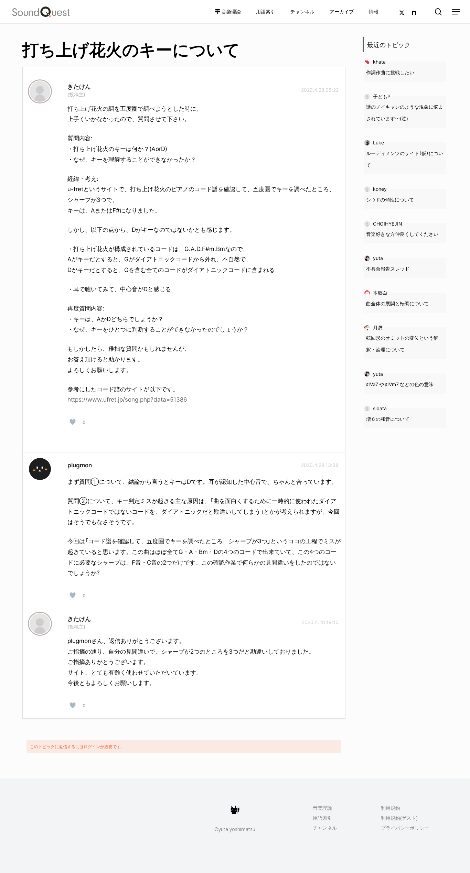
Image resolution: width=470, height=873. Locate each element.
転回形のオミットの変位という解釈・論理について (402, 343)
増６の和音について (387, 418)
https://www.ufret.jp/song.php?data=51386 (127, 399)
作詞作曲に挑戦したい (390, 72)
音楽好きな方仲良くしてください (402, 233)
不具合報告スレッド (387, 268)
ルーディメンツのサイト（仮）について (404, 159)
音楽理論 (322, 808)
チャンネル (325, 828)
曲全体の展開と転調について (397, 303)
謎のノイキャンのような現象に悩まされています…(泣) (404, 112)
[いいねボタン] (73, 422)
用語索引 (322, 818)
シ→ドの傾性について (390, 199)
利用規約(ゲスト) (399, 818)
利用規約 (390, 808)
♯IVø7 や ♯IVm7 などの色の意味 (400, 384)
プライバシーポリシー (405, 828)
